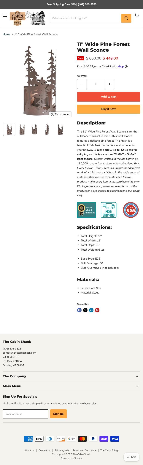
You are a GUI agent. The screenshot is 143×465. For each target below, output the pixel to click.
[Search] (126, 18)
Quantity (82, 75)
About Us (29, 450)
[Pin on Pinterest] (97, 310)
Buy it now (108, 109)
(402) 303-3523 (12, 348)
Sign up (58, 414)
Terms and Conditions (84, 450)
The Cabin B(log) (109, 450)
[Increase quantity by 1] (109, 84)
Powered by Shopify (71, 458)
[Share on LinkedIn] (91, 310)
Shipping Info (62, 450)
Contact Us (44, 450)
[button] (9, 129)
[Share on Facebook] (79, 310)
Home (6, 34)
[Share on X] (85, 310)
